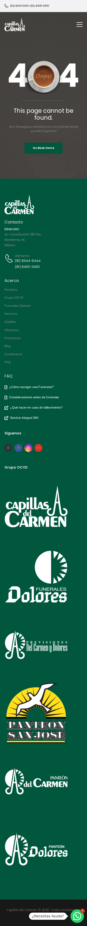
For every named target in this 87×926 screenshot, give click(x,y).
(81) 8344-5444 (28, 260)
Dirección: (12, 229)
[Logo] (14, 24)
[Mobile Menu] (80, 24)
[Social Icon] (8, 448)
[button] (77, 916)
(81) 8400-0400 (27, 266)
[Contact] (9, 258)
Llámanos (22, 256)
